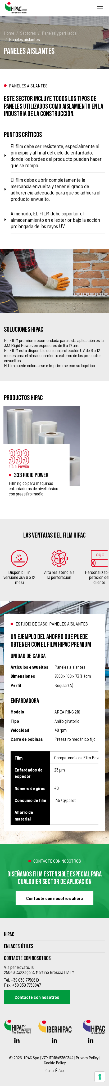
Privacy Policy (87, 1057)
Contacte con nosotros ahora (54, 898)
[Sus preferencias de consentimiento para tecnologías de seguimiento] (100, 1077)
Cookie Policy (55, 1062)
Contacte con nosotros (37, 997)
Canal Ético (55, 1070)
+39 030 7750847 (26, 984)
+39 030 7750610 (25, 979)
